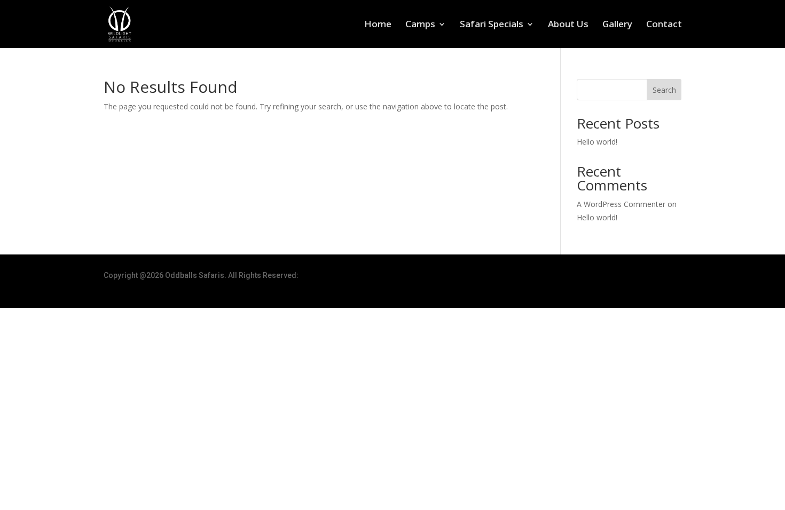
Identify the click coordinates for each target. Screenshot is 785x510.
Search (664, 90)
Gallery (617, 25)
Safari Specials (491, 25)
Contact (664, 25)
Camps (420, 25)
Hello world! (597, 142)
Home (377, 25)
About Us (568, 25)
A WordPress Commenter (621, 204)
